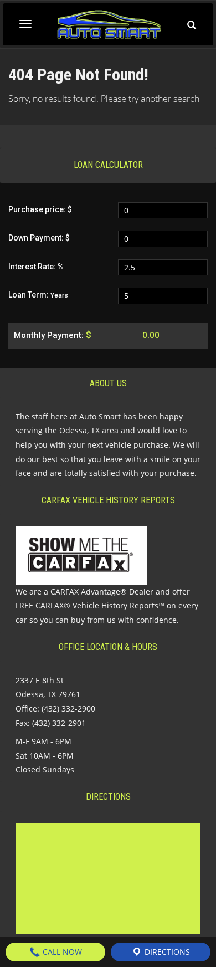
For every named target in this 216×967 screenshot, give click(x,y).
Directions (166, 951)
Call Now (61, 951)
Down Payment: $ (39, 237)
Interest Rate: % (36, 266)
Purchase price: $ (40, 209)
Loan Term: (38, 294)
